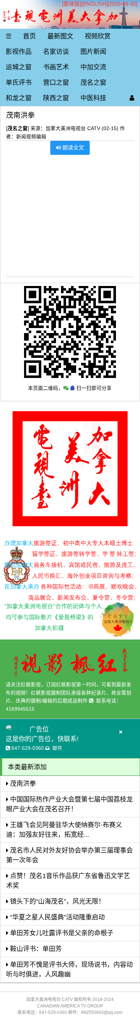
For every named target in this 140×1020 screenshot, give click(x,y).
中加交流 (93, 67)
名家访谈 (56, 51)
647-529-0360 (27, 748)
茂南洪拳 (22, 783)
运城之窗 (19, 67)
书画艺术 (56, 67)
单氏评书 (19, 82)
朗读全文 (72, 147)
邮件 (57, 748)
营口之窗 (56, 82)
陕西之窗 (56, 98)
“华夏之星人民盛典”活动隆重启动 (56, 917)
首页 (29, 36)
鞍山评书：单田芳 (35, 948)
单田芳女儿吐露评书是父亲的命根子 (60, 933)
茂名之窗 (93, 82)
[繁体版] (71, 4)
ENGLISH (94, 4)
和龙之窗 (19, 98)
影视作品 (19, 51)
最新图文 (60, 36)
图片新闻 (93, 51)
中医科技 (93, 98)
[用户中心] (132, 98)
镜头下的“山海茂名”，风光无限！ (56, 901)
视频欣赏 (98, 36)
